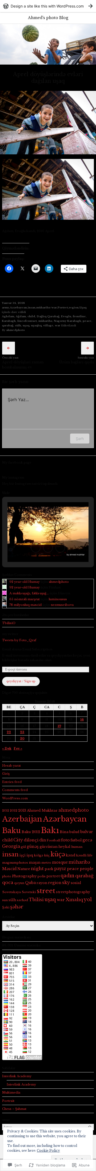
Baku (11, 830)
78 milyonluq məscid (25, 605)
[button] (36, 548)
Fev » (18, 748)
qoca (7, 882)
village (48, 325)
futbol (76, 840)
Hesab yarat (11, 765)
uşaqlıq (36, 325)
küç (47, 855)
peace (87, 321)
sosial (76, 883)
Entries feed (12, 782)
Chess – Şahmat (14, 1109)
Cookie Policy (48, 1150)
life (90, 855)
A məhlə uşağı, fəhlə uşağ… (29, 593)
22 (9, 732)
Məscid (9, 868)
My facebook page (16, 462)
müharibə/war (46, 307)
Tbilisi (36, 899)
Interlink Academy (16, 1076)
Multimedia (11, 1092)
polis (41, 876)
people (86, 868)
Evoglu (66, 316)
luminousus (58, 599)
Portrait (8, 1101)
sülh (18, 325)
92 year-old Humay (24, 582)
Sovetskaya (11, 892)
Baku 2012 (31, 832)
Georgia (11, 846)
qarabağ (7, 325)
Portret (63, 307)
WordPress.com (15, 798)
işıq (29, 855)
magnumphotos (15, 862)
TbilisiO (8, 623)
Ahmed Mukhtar (42, 810)
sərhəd (22, 900)
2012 (13, 810)
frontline (79, 316)
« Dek (6, 748)
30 (22, 738)
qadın (67, 876)
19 (59, 726)
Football (53, 840)
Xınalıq (74, 900)
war (57, 325)
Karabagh (9, 321)
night (37, 868)
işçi (22, 855)
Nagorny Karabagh (67, 321)
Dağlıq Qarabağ (48, 316)
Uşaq (82, 307)
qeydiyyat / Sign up (20, 681)
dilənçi (31, 839)
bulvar (86, 831)
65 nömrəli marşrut (24, 599)
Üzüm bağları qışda (76, 362)
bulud (74, 832)
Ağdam (21, 316)
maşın (35, 862)
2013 (22, 810)
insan (31, 307)
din (42, 840)
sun (5, 900)
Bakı (50, 830)
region (74, 307)
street (46, 891)
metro (46, 862)
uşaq (26, 325)
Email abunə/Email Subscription (27, 649)
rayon (42, 883)
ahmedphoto (15, 330)
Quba (30, 882)
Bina (64, 832)
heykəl (64, 847)
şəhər (16, 907)
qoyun (19, 883)
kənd (70, 855)
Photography (24, 876)
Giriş (6, 773)
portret (53, 876)
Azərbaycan (18, 307)
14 (82, 719)
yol (88, 899)
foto (65, 839)
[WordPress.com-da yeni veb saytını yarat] (48, 6)
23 (22, 732)
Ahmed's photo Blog (48, 17)
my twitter (10, 634)
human (76, 847)
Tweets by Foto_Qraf (19, 640)
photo (6, 876)
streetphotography (73, 892)
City (18, 840)
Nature (23, 869)
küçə (57, 854)
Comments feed (15, 790)
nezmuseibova (62, 605)
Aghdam (8, 316)
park (49, 869)
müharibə (45, 321)
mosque (60, 862)
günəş (33, 846)
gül (23, 847)
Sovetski (29, 892)
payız (60, 868)
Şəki (5, 907)
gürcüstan (48, 846)
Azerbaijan (22, 819)
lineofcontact (27, 321)
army (5, 307)
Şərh (80, 438)
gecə (87, 839)
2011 (5, 810)
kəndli (81, 855)
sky (66, 882)
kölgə (38, 855)
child (31, 316)
